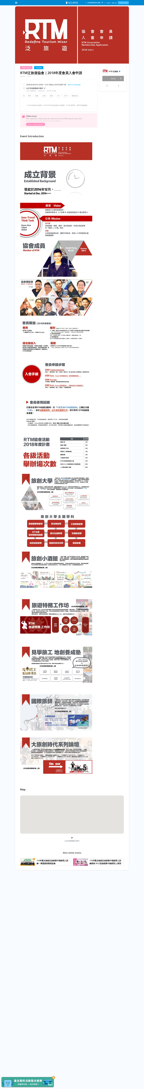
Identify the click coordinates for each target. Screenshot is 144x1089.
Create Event (123, 3)
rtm (58, 96)
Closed (113, 79)
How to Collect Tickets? (35, 124)
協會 (36, 96)
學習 (29, 96)
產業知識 (75, 96)
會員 (51, 96)
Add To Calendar (74, 84)
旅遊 (44, 96)
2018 (65, 96)
